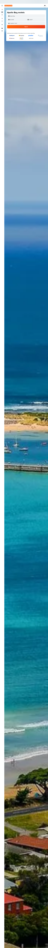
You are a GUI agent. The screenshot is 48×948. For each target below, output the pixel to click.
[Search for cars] (2, 15)
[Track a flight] (2, 21)
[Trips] (2, 24)
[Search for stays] (2, 12)
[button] (2, 5)
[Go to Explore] (2, 18)
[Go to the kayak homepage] (8, 5)
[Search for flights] (2, 9)
